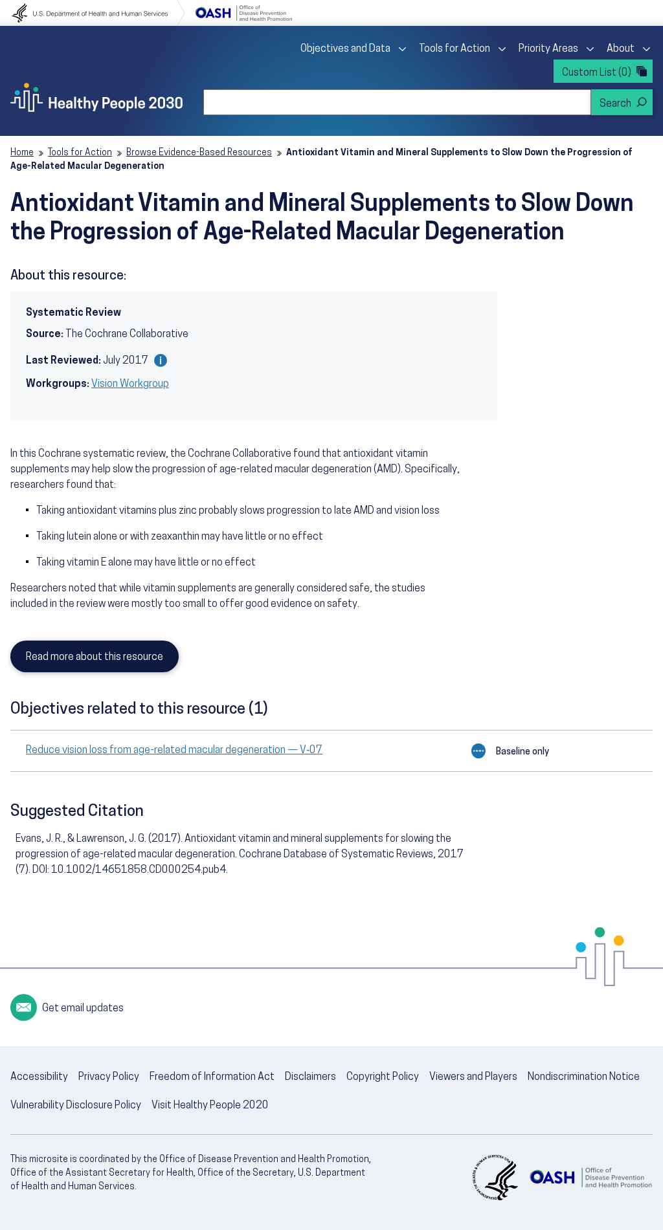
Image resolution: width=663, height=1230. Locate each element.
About (621, 49)
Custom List (596, 73)
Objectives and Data (345, 49)
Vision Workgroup (130, 384)
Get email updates (83, 1009)
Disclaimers (310, 1077)
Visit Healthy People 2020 (210, 1106)
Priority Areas (548, 49)
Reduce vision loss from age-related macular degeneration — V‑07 (174, 750)
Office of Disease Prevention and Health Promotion (243, 13)
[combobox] (397, 102)
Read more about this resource (94, 657)
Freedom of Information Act (212, 1077)
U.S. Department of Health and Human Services (98, 13)
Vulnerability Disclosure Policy (75, 1106)
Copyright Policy (382, 1077)
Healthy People (96, 97)
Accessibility (39, 1077)
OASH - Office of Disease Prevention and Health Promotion (590, 1177)
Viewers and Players (473, 1077)
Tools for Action (454, 49)
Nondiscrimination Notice (584, 1077)
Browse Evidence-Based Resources (199, 153)
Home (22, 153)
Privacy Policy (108, 1077)
